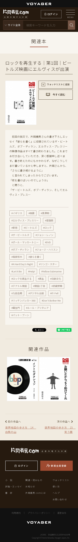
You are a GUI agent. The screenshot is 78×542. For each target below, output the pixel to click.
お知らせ (30, 486)
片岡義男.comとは (35, 492)
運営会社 (61, 512)
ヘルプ (56, 492)
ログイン (52, 14)
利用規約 (16, 512)
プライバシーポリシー (39, 512)
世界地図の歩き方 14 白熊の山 (20, 430)
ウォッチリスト (61, 480)
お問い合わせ (60, 499)
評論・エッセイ (13, 486)
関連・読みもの (33, 480)
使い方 (56, 486)
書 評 (9, 492)
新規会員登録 (59, 465)
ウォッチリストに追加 (58, 84)
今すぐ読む (58, 94)
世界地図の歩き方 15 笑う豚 (59, 430)
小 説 (9, 480)
